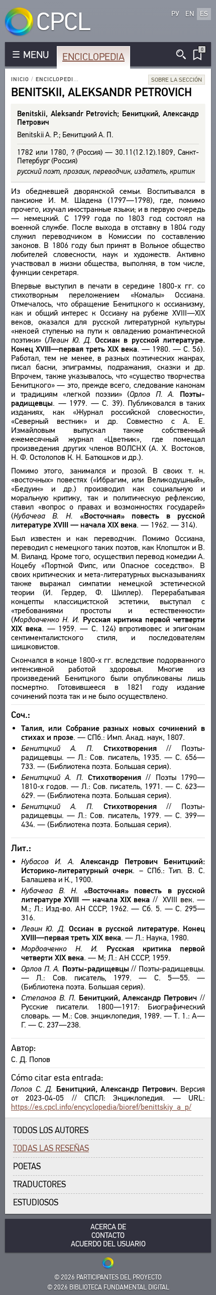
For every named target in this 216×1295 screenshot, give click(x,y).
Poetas (27, 1166)
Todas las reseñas (51, 1148)
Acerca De (108, 1227)
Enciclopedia (93, 57)
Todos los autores (50, 1130)
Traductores (39, 1184)
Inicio (20, 79)
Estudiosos (35, 1202)
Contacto (108, 1235)
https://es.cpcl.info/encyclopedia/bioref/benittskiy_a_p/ (101, 1107)
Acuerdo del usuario (108, 1244)
